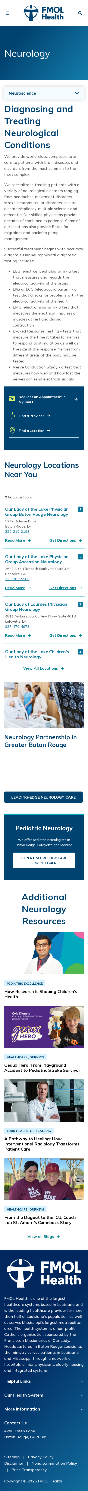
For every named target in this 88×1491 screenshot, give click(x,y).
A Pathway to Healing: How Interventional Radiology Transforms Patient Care (41, 1144)
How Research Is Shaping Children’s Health (40, 994)
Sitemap (12, 1456)
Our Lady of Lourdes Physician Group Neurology (36, 607)
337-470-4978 (17, 626)
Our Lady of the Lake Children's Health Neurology (37, 654)
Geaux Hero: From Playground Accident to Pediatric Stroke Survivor (42, 1068)
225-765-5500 (17, 579)
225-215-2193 (17, 531)
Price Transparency (29, 1469)
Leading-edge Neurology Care (43, 797)
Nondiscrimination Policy (54, 1463)
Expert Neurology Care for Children (44, 860)
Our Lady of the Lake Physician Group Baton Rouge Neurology (37, 512)
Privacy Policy (41, 1456)
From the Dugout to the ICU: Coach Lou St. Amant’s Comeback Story (40, 1220)
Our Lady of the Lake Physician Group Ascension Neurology (37, 559)
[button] (44, 401)
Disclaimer (13, 1463)
